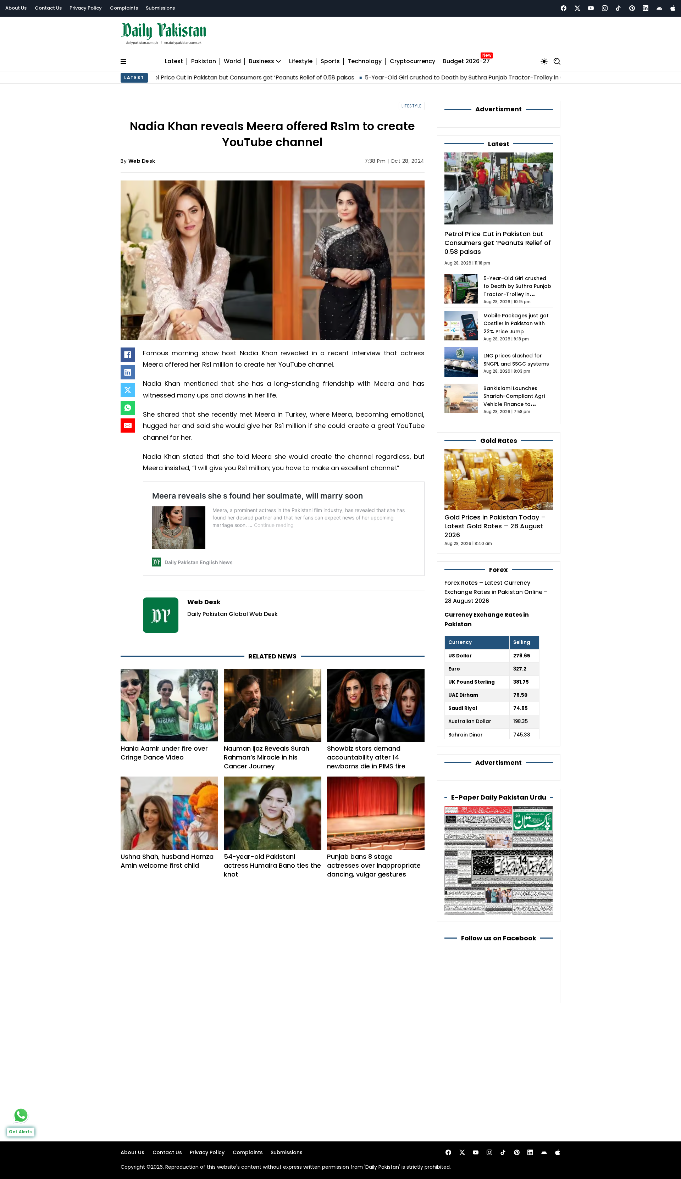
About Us (16, 8)
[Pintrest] (632, 8)
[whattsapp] (21, 1115)
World (232, 61)
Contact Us (48, 8)
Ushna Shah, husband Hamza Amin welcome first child (167, 861)
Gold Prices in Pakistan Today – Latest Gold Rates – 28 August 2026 (495, 526)
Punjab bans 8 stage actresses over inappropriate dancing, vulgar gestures (374, 865)
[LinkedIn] (128, 372)
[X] (128, 390)
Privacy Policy (86, 8)
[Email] (128, 425)
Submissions (160, 8)
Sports (330, 61)
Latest (174, 61)
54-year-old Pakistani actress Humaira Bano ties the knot (272, 865)
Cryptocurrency (412, 61)
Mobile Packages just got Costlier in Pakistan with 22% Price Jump (516, 323)
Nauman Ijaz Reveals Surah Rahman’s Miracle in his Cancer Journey (266, 757)
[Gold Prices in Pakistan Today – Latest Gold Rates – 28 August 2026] (498, 479)
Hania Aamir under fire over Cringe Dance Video (164, 753)
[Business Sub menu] (278, 61)
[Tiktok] (618, 8)
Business (261, 61)
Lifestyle (300, 61)
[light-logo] (165, 34)
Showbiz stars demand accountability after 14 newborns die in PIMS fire (366, 757)
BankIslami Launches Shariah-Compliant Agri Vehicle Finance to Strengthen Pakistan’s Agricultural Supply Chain (516, 404)
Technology (365, 61)
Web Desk (141, 161)
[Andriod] (659, 8)
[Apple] (673, 8)
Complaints (124, 8)
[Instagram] (605, 8)
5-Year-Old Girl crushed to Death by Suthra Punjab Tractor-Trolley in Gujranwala (424, 77)
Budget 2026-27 (466, 61)
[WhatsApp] (128, 408)
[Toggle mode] (544, 61)
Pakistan (203, 61)
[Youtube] (591, 8)
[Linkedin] (645, 8)
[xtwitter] (577, 8)
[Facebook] (563, 8)
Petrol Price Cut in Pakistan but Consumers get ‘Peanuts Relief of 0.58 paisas (194, 77)
